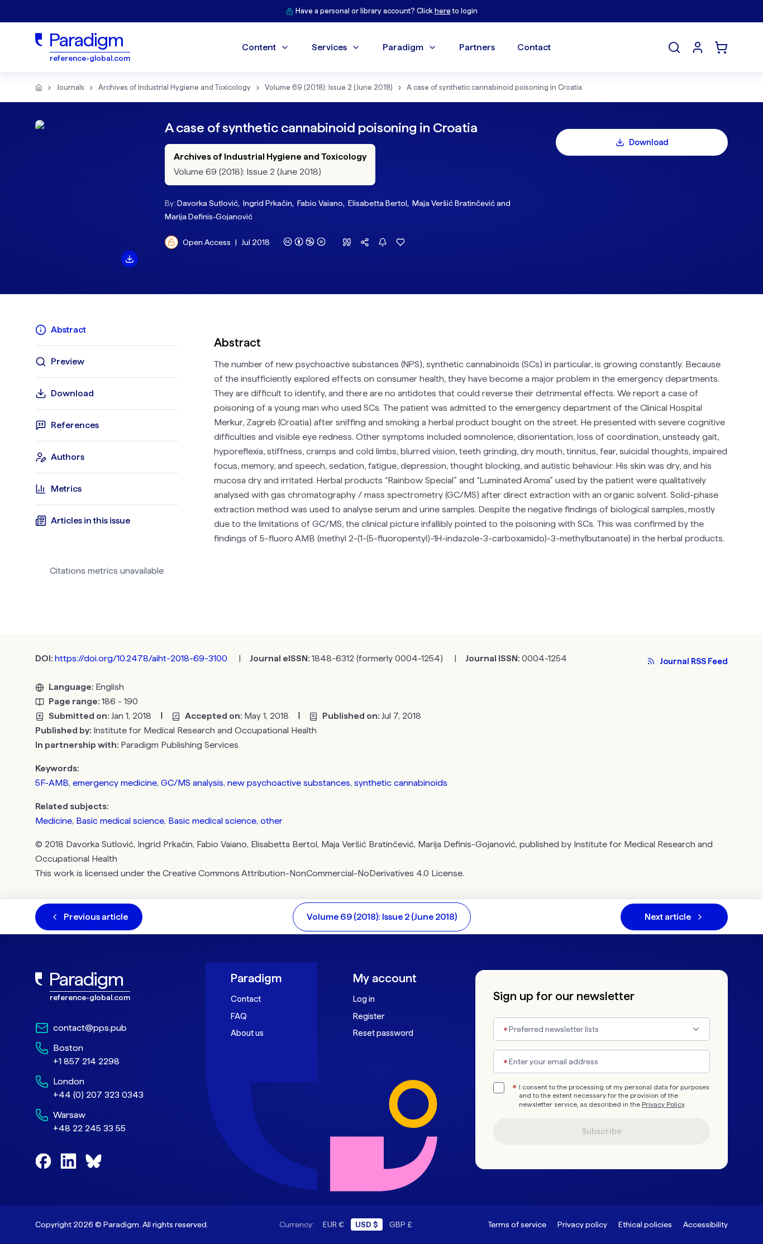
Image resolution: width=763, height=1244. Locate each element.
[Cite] (347, 242)
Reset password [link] (383, 1033)
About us (247, 1033)
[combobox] (601, 1029)
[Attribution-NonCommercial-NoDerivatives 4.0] (304, 241)
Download (649, 142)
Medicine (53, 820)
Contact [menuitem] (534, 47)
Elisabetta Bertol (377, 203)
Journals (70, 87)
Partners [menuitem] (477, 47)
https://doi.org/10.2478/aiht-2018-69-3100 (141, 658)
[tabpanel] (471, 454)
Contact (246, 999)
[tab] (106, 330)
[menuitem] (697, 47)
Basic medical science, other (225, 820)
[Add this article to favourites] (400, 242)
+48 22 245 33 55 (89, 1128)
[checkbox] (498, 1087)
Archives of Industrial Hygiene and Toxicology (174, 87)
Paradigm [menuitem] (403, 47)
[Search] (674, 47)
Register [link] (368, 1016)
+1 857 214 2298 (86, 1061)
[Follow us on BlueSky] (93, 1161)
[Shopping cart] (721, 47)
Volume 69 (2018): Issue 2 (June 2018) (329, 87)
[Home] (38, 87)
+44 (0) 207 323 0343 (98, 1094)
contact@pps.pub (90, 1027)
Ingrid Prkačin (267, 203)
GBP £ (400, 1224)
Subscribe (601, 1131)
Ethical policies (645, 1224)
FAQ (239, 1016)
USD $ (366, 1224)
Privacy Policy (663, 1104)
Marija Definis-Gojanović (208, 216)
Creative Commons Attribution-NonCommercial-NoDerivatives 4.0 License (312, 873)
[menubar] (396, 47)
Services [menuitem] (329, 47)
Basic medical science (120, 820)
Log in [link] (364, 999)
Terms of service (517, 1224)
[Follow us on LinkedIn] (68, 1161)
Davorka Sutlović (207, 203)
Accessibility (705, 1224)
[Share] (365, 242)
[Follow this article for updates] (382, 242)
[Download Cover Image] (129, 259)
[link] (108, 986)
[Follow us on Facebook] (43, 1161)
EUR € (333, 1224)
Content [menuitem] (259, 47)
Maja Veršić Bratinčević (453, 203)
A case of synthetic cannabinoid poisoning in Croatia (494, 87)
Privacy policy (582, 1224)
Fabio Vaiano (320, 203)
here (443, 11)
